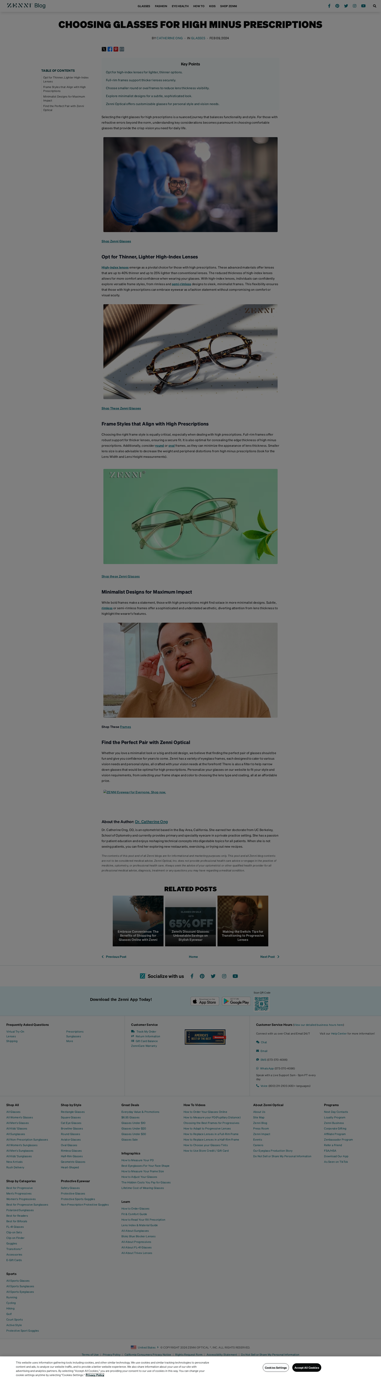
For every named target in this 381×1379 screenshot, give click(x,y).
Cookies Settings (276, 1367)
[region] (190, 1367)
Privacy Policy (95, 1375)
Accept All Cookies (306, 1367)
